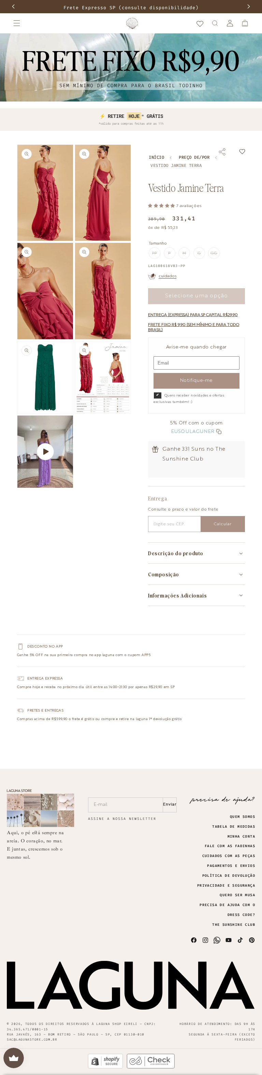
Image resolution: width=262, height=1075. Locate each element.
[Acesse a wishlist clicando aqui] (199, 23)
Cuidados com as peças (228, 856)
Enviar (169, 805)
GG (215, 255)
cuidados (167, 276)
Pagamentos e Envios (231, 866)
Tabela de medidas (233, 827)
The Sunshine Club (233, 925)
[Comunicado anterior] (13, 6)
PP (156, 255)
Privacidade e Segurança (226, 886)
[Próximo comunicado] (248, 6)
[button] (16, 23)
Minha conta (241, 837)
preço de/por (194, 157)
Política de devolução (228, 876)
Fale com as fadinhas (230, 846)
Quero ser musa (237, 895)
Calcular (223, 524)
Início (156, 157)
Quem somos (242, 817)
